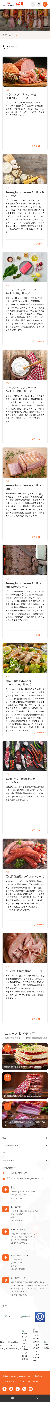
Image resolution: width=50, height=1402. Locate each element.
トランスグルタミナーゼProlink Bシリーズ (21, 96)
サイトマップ (8, 1381)
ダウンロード (37, 146)
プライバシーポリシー (28, 1381)
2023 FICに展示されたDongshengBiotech (23, 1096)
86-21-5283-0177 (19, 1173)
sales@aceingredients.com (30, 1178)
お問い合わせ (9, 1168)
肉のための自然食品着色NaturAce (20, 781)
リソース (17, 34)
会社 (4, 1153)
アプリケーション (10, 1145)
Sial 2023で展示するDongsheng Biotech (22, 1066)
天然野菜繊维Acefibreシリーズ (25, 876)
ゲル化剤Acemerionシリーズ (24, 971)
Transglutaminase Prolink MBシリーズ (23, 487)
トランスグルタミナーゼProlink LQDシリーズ (21, 390)
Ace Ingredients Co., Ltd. (22, 1376)
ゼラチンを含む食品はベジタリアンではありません (24, 1123)
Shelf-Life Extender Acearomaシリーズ (18, 683)
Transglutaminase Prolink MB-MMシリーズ (23, 585)
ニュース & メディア (20, 1033)
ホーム (8, 34)
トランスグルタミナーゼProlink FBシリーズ (21, 292)
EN (33, 4)
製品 (4, 1138)
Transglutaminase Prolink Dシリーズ (25, 194)
